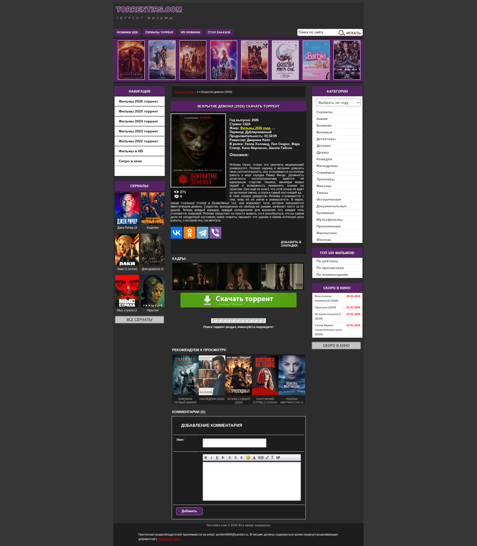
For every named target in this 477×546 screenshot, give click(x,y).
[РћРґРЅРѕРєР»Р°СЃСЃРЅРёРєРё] (190, 233)
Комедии (324, 159)
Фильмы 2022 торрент (138, 141)
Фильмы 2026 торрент (138, 101)
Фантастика (327, 233)
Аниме (322, 119)
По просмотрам (330, 268)
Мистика (324, 186)
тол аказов (219, 32)
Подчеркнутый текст (217, 457)
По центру (235, 457)
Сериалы (325, 112)
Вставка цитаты (267, 457)
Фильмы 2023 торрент (138, 131)
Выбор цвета (254, 457)
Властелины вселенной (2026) (326, 298)
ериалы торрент (159, 32)
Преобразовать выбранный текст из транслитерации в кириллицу (272, 457)
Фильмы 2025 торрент (138, 111)
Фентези (324, 240)
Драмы (323, 152)
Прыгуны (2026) (325, 307)
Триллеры (326, 179)
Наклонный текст (211, 457)
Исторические (329, 199)
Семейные (326, 172)
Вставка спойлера (278, 457)
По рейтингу (327, 261)
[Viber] (215, 233)
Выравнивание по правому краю (241, 457)
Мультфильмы (330, 219)
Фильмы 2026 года (255, 128)
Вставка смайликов (248, 457)
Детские (324, 146)
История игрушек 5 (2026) (328, 316)
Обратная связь (169, 539)
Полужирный (206, 457)
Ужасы (322, 193)
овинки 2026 (127, 32)
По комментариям (332, 274)
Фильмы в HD (131, 151)
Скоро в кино (130, 161)
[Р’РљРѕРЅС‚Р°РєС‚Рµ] (177, 233)
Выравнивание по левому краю (230, 457)
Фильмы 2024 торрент (138, 121)
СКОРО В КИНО (336, 345)
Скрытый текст (261, 457)
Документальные (332, 206)
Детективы (326, 139)
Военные (324, 132)
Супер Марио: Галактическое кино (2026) (328, 330)
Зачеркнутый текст (223, 457)
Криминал (325, 213)
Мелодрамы (327, 166)
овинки (190, 32)
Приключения (328, 226)
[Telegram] (202, 233)
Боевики (324, 125)
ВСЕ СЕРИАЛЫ (140, 320)
